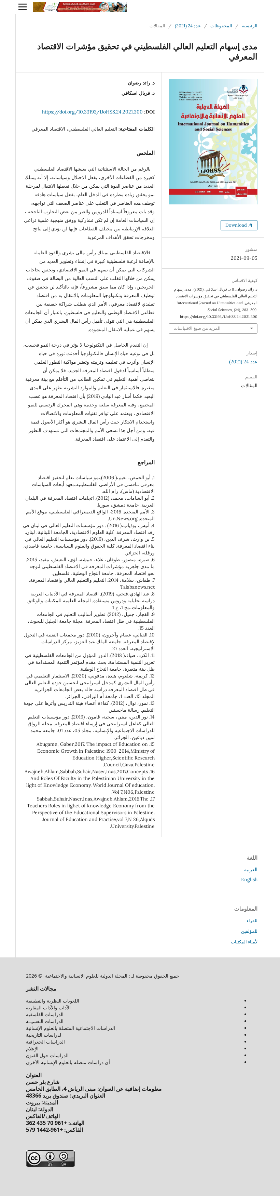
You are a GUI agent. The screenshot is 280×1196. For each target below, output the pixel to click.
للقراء (252, 921)
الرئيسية (249, 26)
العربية (250, 869)
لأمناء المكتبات (244, 942)
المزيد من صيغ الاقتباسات (197, 328)
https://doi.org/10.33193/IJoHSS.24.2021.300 (92, 112)
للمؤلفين (249, 931)
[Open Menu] (22, 7)
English (249, 879)
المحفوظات (221, 26)
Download (236, 225)
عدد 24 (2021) (188, 26)
